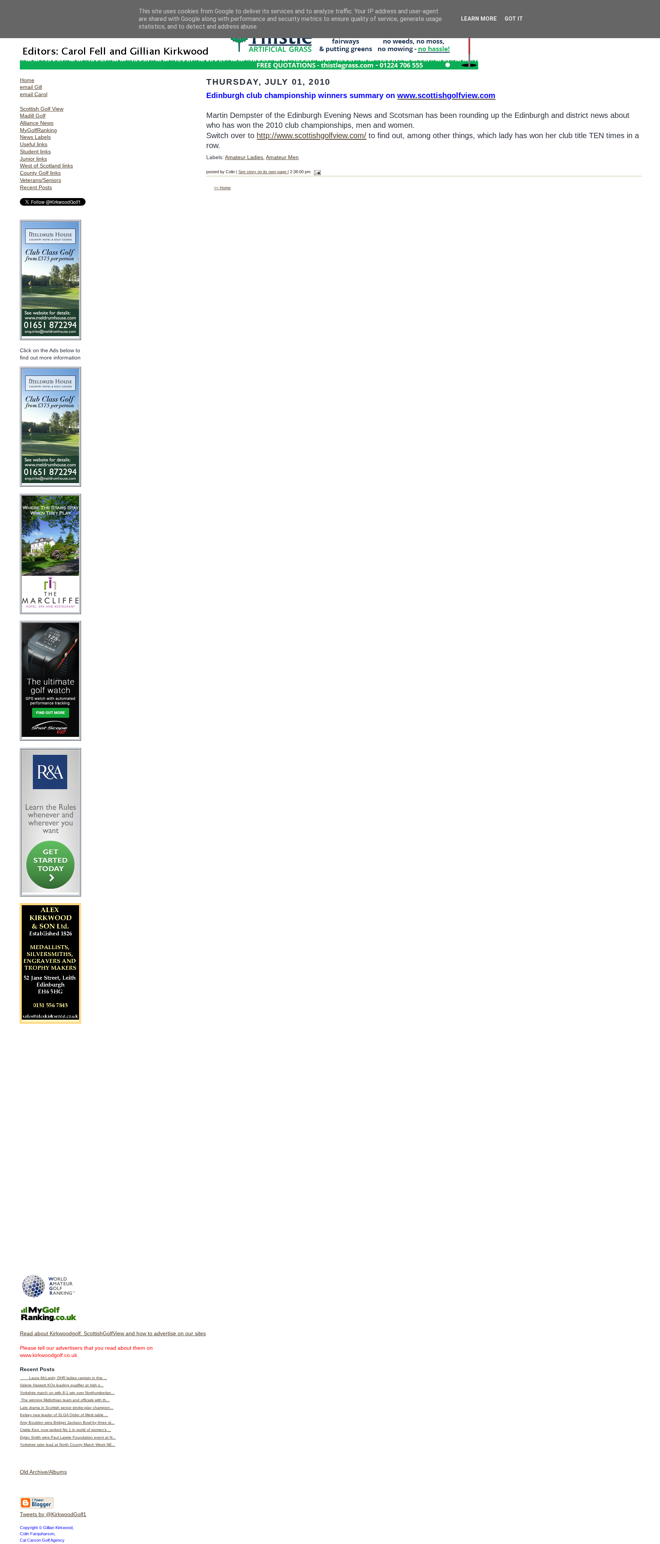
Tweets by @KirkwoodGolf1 (53, 1514)
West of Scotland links (46, 166)
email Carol (33, 94)
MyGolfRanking (38, 130)
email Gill (31, 87)
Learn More (479, 19)
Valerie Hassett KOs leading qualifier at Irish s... (62, 1385)
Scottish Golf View (41, 109)
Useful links (33, 144)
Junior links (33, 159)
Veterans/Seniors (40, 180)
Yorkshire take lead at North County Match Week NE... (67, 1444)
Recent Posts (36, 187)
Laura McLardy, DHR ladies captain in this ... (63, 1378)
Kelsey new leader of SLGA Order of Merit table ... (64, 1415)
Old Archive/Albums (43, 1472)
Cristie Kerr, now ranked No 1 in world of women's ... (65, 1430)
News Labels (35, 137)
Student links (35, 151)
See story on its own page (263, 171)
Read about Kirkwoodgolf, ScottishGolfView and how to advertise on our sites (113, 1333)
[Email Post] (316, 171)
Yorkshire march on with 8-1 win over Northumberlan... (67, 1393)
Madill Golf (32, 116)
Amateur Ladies (244, 157)
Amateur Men (282, 157)
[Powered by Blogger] (36, 1507)
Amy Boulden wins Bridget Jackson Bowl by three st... (67, 1422)
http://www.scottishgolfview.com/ (311, 135)
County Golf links (40, 173)
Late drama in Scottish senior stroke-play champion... (66, 1407)
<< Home (222, 187)
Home (27, 80)
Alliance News (36, 123)
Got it (514, 19)
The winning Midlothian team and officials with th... (65, 1400)
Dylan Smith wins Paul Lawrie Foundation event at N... (68, 1437)
